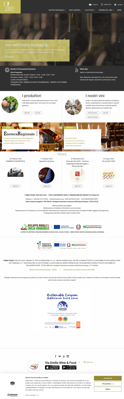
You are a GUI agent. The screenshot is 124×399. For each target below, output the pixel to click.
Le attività (89, 10)
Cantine (27, 113)
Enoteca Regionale (56, 10)
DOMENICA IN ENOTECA (15, 161)
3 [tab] (119, 41)
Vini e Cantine (74, 10)
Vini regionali (93, 113)
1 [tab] (119, 38)
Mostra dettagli (30, 395)
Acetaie (37, 113)
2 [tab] (119, 40)
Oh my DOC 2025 (108, 161)
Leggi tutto (15, 186)
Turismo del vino (105, 10)
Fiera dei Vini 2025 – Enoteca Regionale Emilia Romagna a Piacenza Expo (77, 163)
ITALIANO (117, 7)
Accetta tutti (108, 378)
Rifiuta (108, 389)
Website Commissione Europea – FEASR (43, 269)
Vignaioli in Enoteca (46, 161)
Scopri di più (9, 54)
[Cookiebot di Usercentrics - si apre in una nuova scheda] (12, 395)
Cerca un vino (93, 117)
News (119, 10)
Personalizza (106, 383)
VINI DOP (105, 113)
